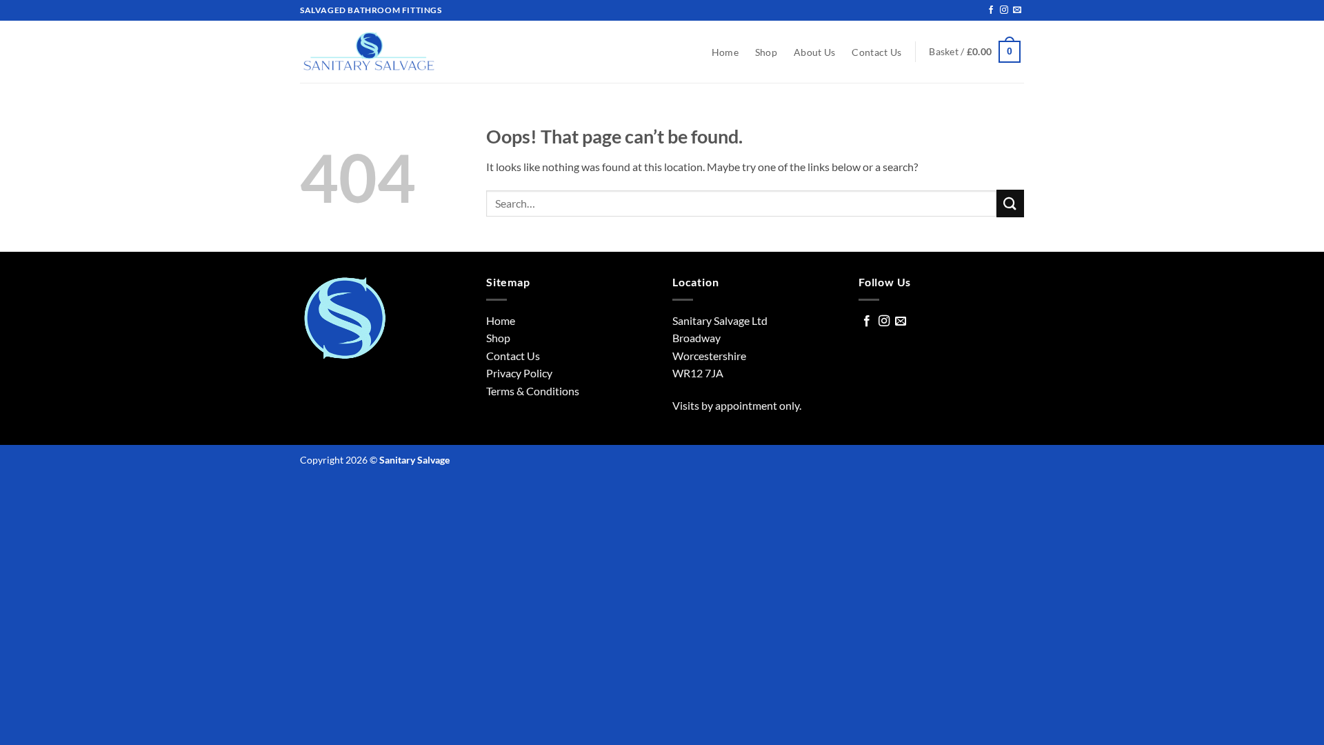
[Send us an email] (1017, 10)
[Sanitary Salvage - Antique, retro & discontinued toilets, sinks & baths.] (369, 52)
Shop (766, 52)
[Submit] (1010, 203)
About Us (814, 52)
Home (725, 52)
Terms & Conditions (532, 390)
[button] (974, 52)
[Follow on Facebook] (991, 10)
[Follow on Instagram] (1004, 10)
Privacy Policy (519, 372)
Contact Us (876, 52)
